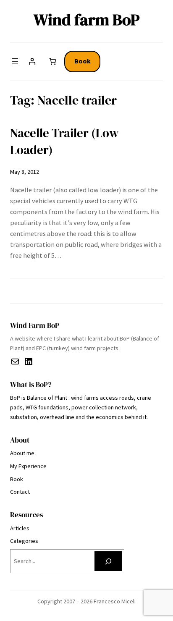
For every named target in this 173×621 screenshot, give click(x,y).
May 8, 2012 (24, 172)
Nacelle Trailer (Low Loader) (64, 141)
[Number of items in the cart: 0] (52, 61)
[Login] (32, 61)
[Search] (108, 561)
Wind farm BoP (86, 19)
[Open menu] (15, 61)
